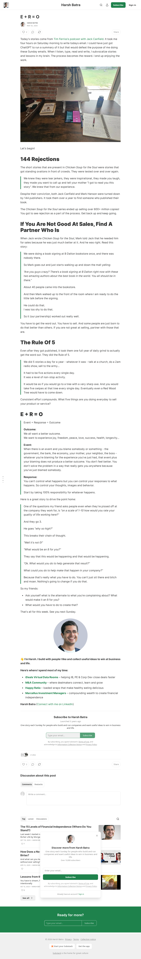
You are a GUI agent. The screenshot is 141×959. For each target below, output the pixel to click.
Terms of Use (83, 883)
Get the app (84, 946)
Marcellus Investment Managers (45, 693)
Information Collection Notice (70, 886)
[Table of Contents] (3, 479)
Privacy (68, 939)
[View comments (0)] (33, 32)
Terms (76, 939)
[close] (97, 835)
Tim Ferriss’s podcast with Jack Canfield (79, 39)
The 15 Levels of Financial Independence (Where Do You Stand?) (55, 828)
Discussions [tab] (41, 819)
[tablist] (32, 784)
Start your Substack (63, 946)
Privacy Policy (91, 886)
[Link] (16, 159)
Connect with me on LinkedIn (55, 704)
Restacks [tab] (39, 784)
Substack (57, 953)
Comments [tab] (27, 784)
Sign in (132, 5)
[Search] (101, 5)
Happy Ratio (33, 687)
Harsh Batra (32, 23)
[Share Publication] (107, 5)
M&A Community (36, 682)
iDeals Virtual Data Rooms (41, 677)
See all (26, 898)
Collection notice (88, 939)
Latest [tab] (31, 819)
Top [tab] (23, 819)
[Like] (22, 868)
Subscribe (118, 5)
